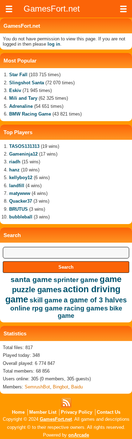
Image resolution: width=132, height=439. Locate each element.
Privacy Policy (76, 412)
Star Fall (18, 74)
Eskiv (15, 90)
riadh (14, 161)
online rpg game (36, 308)
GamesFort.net (56, 419)
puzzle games (37, 289)
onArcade (78, 435)
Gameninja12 (23, 154)
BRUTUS (18, 209)
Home (18, 412)
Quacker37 (20, 201)
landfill (16, 185)
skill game (46, 300)
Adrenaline (21, 106)
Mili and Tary (23, 98)
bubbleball (20, 217)
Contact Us (108, 412)
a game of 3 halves (95, 300)
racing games (86, 308)
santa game (31, 279)
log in (54, 44)
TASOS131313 (24, 146)
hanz (14, 169)
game (110, 279)
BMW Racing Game (30, 114)
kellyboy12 (20, 177)
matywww (19, 193)
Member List (42, 412)
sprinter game (76, 279)
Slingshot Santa (26, 82)
